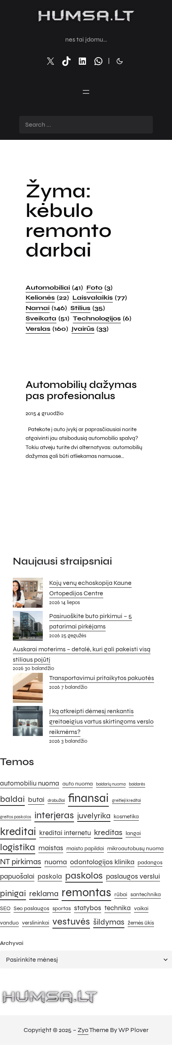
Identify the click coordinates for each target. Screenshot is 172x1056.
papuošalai (17, 876)
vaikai (141, 908)
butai (36, 799)
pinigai (13, 893)
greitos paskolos (15, 816)
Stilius (87, 308)
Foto (99, 287)
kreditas (108, 832)
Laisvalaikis (99, 297)
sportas (61, 908)
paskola (50, 877)
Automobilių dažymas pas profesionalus (81, 390)
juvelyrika (93, 816)
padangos (150, 862)
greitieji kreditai (126, 800)
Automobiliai (54, 287)
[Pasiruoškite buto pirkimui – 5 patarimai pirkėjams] (28, 627)
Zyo (83, 1030)
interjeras (54, 815)
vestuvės (71, 921)
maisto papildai (85, 848)
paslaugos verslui (133, 876)
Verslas (47, 328)
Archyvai (11, 943)
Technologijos (102, 318)
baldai (12, 798)
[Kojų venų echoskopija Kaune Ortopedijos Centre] (28, 594)
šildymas (108, 922)
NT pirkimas (20, 862)
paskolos (84, 875)
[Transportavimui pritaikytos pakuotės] (28, 689)
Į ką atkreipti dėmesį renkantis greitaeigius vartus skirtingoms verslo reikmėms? (101, 721)
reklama (43, 894)
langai (133, 833)
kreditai (18, 831)
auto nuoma (77, 783)
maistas (50, 847)
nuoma (55, 861)
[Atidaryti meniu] (86, 92)
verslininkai (35, 922)
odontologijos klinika (102, 861)
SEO (5, 908)
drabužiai (56, 800)
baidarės (137, 784)
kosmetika (126, 816)
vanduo (9, 922)
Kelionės (47, 297)
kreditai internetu (65, 833)
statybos (87, 907)
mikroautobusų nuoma (135, 848)
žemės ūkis (141, 922)
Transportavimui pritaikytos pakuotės (101, 678)
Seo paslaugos (31, 908)
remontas (86, 892)
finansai (88, 798)
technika (117, 908)
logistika (17, 847)
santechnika (145, 894)
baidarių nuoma (111, 784)
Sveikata (47, 318)
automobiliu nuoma (29, 784)
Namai (46, 308)
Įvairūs (90, 328)
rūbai (120, 894)
